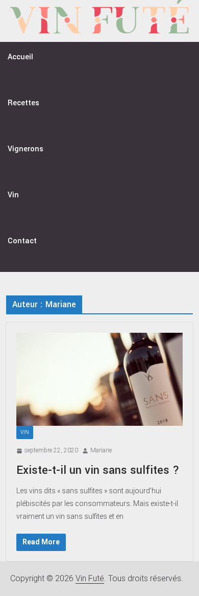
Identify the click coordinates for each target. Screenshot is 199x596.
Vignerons (25, 149)
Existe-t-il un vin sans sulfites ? (98, 470)
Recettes (23, 103)
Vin (13, 195)
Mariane (101, 450)
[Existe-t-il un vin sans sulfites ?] (99, 379)
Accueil (20, 57)
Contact (22, 241)
